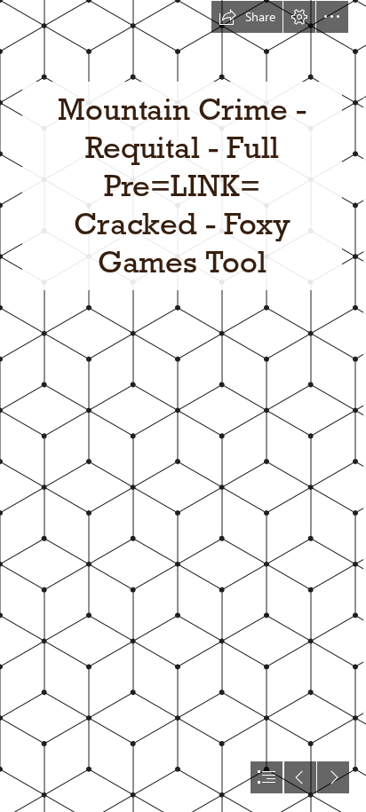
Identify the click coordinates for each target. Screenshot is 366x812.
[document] (183, 406)
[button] (246, 17)
